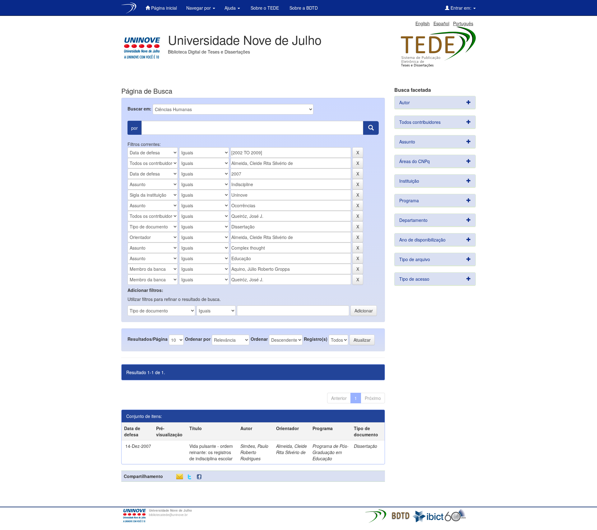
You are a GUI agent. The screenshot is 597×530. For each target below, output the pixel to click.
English (422, 23)
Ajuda (230, 8)
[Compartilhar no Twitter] (189, 477)
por (134, 128)
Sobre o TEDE (264, 8)
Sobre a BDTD (303, 8)
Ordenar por (198, 339)
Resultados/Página (147, 339)
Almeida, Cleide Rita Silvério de (291, 449)
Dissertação (365, 446)
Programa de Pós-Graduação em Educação (330, 452)
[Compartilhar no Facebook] (200, 477)
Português (463, 23)
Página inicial (163, 8)
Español (441, 23)
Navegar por (199, 8)
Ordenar (259, 339)
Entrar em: (461, 8)
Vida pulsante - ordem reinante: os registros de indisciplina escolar (211, 452)
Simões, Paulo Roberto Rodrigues (254, 452)
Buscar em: (139, 109)
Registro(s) (315, 339)
